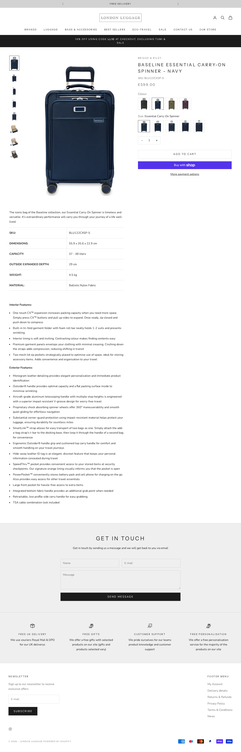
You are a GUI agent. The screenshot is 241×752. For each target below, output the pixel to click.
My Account (214, 684)
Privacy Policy (216, 704)
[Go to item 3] (14, 91)
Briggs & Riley (150, 58)
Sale (163, 29)
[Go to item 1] (14, 63)
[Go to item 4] (14, 104)
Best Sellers (115, 29)
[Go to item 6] (14, 129)
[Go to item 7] (14, 142)
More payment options (184, 174)
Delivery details (217, 691)
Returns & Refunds (219, 697)
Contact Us (183, 29)
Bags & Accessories (81, 29)
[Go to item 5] (14, 116)
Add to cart (184, 154)
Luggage (51, 29)
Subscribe (23, 711)
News (211, 716)
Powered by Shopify (57, 741)
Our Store (208, 29)
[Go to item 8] (14, 155)
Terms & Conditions (220, 710)
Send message (120, 596)
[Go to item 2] (14, 78)
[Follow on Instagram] (10, 729)
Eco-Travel (142, 29)
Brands (31, 29)
